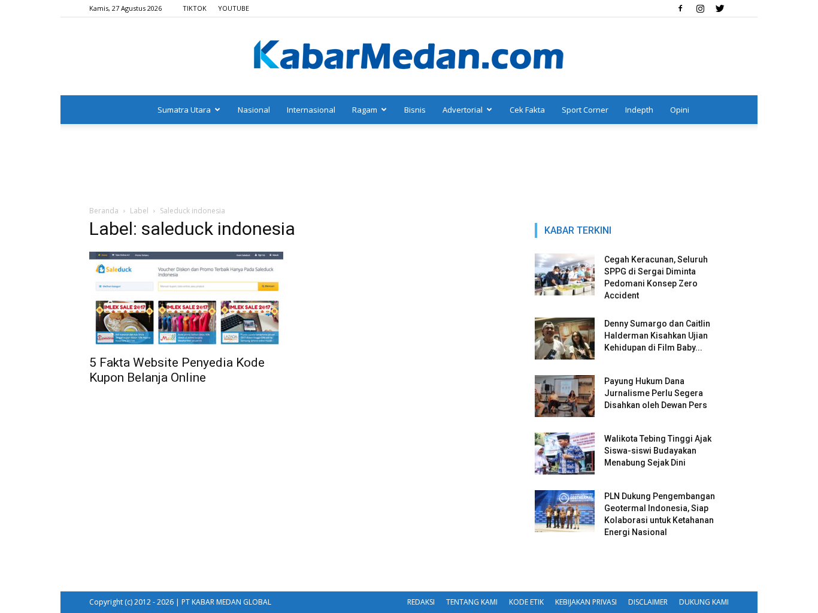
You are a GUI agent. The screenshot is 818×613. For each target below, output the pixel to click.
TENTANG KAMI (472, 602)
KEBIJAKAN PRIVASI (586, 602)
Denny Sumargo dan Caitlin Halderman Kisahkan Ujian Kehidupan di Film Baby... (657, 335)
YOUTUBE (233, 8)
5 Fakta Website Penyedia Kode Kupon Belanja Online (177, 370)
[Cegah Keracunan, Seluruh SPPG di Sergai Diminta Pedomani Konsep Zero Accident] (565, 274)
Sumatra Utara (184, 109)
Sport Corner (585, 109)
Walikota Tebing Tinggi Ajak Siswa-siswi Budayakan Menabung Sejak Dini (657, 450)
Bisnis (415, 109)
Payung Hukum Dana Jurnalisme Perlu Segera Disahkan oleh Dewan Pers (655, 393)
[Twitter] (720, 8)
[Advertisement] (409, 165)
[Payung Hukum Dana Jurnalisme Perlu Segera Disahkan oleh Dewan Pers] (565, 396)
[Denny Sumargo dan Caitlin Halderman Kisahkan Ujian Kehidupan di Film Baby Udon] (565, 339)
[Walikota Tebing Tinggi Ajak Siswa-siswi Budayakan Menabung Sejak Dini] (565, 454)
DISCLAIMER (648, 602)
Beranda (104, 211)
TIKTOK (195, 8)
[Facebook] (680, 8)
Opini (679, 109)
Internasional (311, 109)
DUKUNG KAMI (704, 602)
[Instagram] (700, 8)
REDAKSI (421, 602)
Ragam (364, 109)
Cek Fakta (527, 109)
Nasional (254, 109)
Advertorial (463, 109)
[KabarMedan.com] (409, 57)
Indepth (639, 109)
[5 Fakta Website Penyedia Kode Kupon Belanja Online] (186, 300)
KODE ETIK (526, 602)
